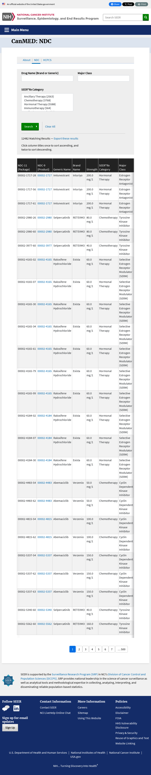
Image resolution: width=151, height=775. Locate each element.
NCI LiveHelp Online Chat (55, 713)
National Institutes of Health (88, 752)
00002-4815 (45, 519)
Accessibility (123, 707)
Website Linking (125, 743)
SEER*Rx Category (32, 89)
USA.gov (75, 756)
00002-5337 (45, 555)
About (26, 60)
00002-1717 (45, 175)
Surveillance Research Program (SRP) (75, 674)
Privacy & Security (126, 733)
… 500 (121, 649)
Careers (82, 707)
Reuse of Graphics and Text (132, 738)
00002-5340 (45, 610)
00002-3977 (45, 245)
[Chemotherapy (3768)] (47, 100)
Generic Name (62, 169)
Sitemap (83, 713)
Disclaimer (122, 713)
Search (28, 126)
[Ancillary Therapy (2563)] (47, 96)
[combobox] (104, 78)
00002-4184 (45, 415)
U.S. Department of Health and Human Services (38, 752)
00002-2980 (45, 217)
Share (116, 4)
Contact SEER (48, 707)
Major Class (85, 73)
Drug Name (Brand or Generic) (40, 73)
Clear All (50, 126)
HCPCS (47, 60)
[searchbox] (80, 78)
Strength (92, 169)
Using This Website (89, 718)
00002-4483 (45, 482)
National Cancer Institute (124, 752)
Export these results (66, 138)
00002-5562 (45, 624)
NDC (36, 60)
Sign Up (10, 727)
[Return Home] (50, 16)
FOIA (118, 718)
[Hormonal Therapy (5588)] (47, 104)
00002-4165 (45, 259)
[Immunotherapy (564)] (47, 108)
